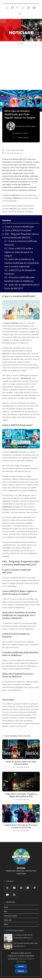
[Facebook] (14, 888)
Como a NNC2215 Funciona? (17, 230)
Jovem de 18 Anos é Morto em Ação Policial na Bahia (21, 762)
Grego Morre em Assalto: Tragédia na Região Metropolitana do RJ (21, 795)
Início (6, 907)
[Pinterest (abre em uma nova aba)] (17, 7)
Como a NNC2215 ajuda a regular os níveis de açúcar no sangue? (18, 252)
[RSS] (14, 894)
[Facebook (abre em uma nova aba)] (12, 7)
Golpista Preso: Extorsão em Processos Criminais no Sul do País (21, 826)
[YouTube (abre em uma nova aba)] (34, 7)
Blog (5, 911)
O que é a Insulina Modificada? (18, 226)
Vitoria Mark (31, 126)
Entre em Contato (10, 916)
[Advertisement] (21, 68)
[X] (7, 888)
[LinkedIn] (28, 888)
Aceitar (21, 966)
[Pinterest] (35, 888)
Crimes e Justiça (23, 137)
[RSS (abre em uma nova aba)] (19, 13)
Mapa (6, 924)
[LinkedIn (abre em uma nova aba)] (28, 7)
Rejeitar (21, 971)
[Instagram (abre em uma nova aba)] (23, 7)
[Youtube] (7, 894)
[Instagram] (21, 888)
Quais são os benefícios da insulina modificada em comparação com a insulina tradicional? (21, 263)
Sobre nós (7, 920)
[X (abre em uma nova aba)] (7, 7)
